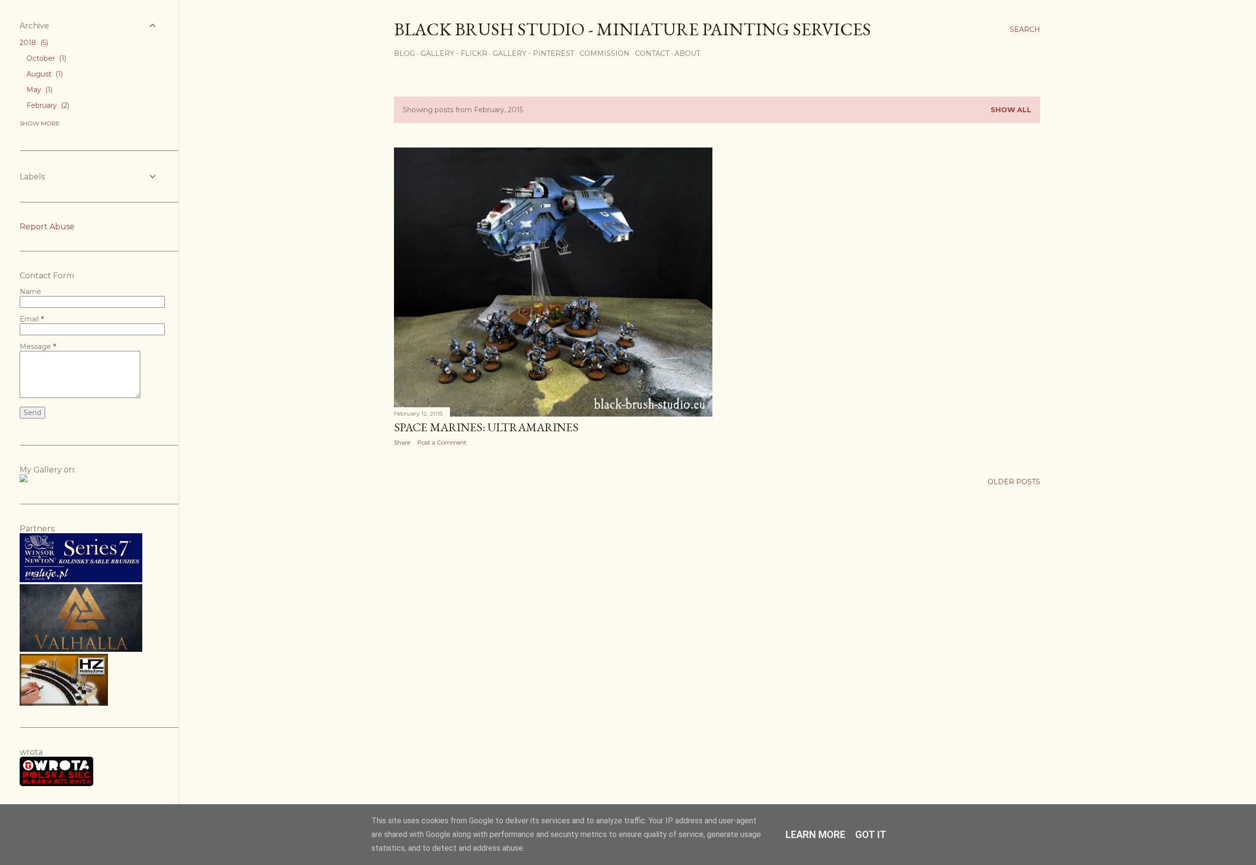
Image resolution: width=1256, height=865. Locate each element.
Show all (1011, 109)
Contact (652, 53)
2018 (33, 42)
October (45, 58)
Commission (604, 53)
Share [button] (402, 442)
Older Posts (1014, 481)
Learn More (815, 834)
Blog (404, 53)
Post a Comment (442, 442)
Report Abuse (47, 226)
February (46, 105)
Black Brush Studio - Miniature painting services (632, 29)
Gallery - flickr (453, 53)
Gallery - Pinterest (533, 53)
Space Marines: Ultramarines (486, 427)
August (43, 74)
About (687, 53)
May (38, 89)
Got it (871, 834)
